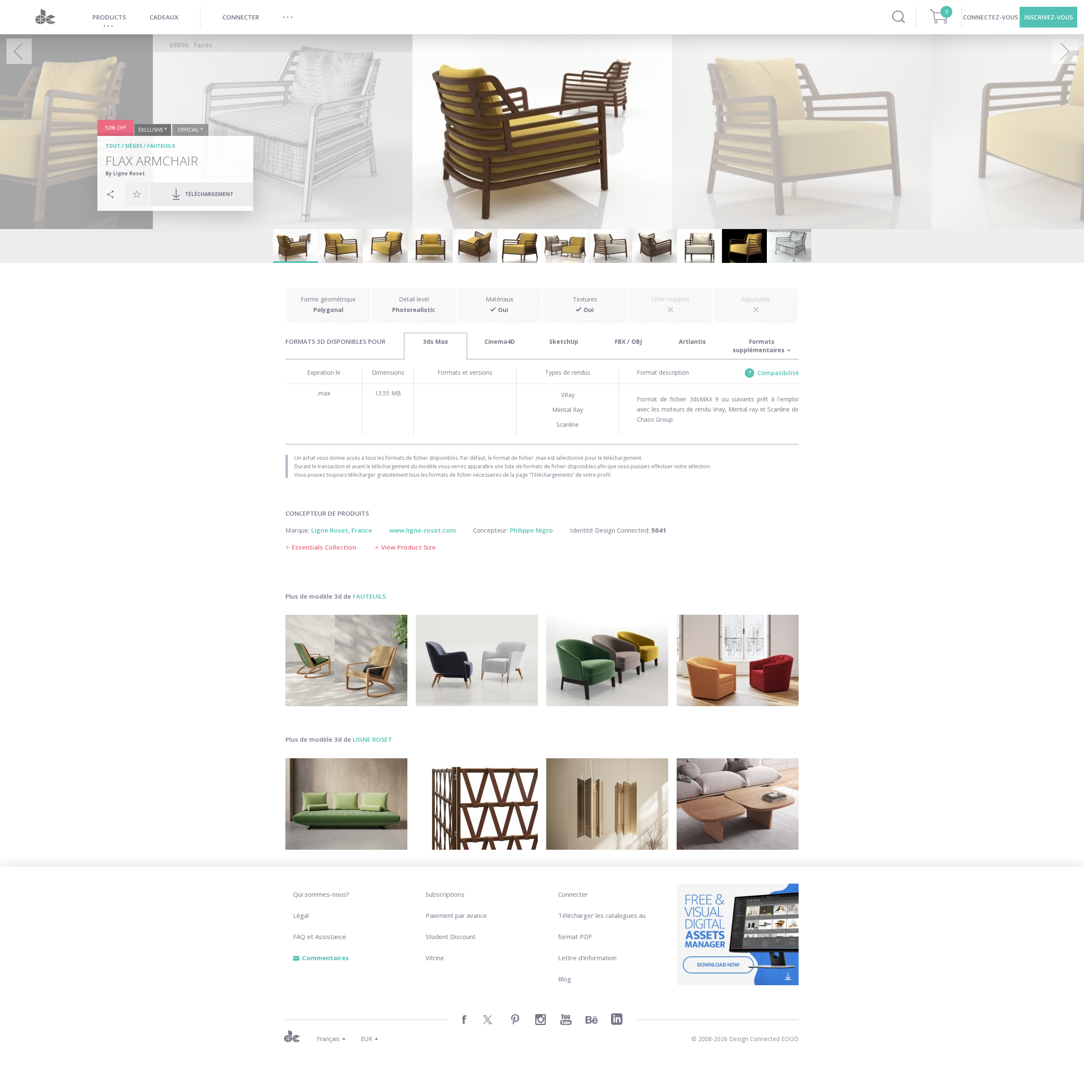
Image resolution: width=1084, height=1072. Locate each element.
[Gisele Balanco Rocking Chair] (346, 660)
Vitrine (435, 957)
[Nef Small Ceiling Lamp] (607, 804)
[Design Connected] (45, 17)
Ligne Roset (372, 739)
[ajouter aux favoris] (137, 194)
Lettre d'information (587, 957)
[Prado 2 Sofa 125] (346, 804)
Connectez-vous (990, 17)
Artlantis (692, 341)
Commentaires (325, 957)
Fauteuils (161, 145)
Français (328, 1039)
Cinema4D (499, 341)
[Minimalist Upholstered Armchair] (477, 660)
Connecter (573, 894)
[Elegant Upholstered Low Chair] (607, 660)
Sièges (133, 145)
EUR (366, 1039)
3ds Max (435, 341)
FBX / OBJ (628, 341)
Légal (301, 915)
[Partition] (477, 804)
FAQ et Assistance (319, 936)
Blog (564, 979)
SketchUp (563, 341)
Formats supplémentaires (759, 345)
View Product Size (408, 547)
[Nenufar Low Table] (738, 804)
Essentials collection (324, 547)
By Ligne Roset (125, 173)
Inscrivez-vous (1048, 17)
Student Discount (451, 936)
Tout (112, 145)
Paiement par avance (456, 915)
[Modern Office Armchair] (738, 660)
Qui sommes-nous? (321, 894)
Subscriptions (445, 894)
